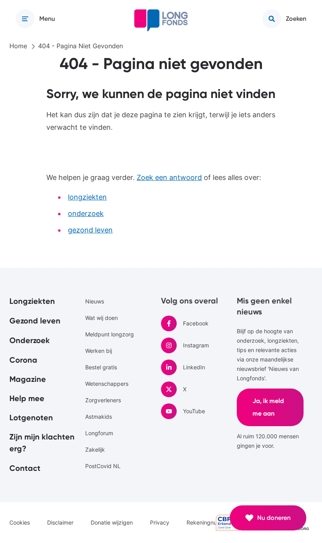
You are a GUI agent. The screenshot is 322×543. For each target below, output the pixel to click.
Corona (23, 360)
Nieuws (94, 301)
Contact (24, 468)
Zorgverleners (103, 400)
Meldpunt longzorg (109, 334)
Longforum (99, 433)
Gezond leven (34, 320)
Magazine (27, 379)
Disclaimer (60, 522)
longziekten (87, 197)
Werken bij (98, 350)
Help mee (26, 398)
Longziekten (32, 301)
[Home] (161, 20)
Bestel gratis (101, 367)
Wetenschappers (106, 383)
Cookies (19, 522)
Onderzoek (29, 340)
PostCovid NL (103, 466)
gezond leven (90, 230)
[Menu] (25, 18)
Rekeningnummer (209, 522)
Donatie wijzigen (112, 522)
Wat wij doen (101, 317)
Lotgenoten (31, 417)
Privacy (159, 522)
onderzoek (86, 213)
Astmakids (98, 416)
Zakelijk (95, 449)
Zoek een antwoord (169, 177)
